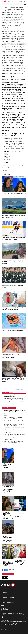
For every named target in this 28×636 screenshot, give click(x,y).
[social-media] (2, 617)
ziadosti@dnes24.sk (21, 614)
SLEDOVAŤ (5, 577)
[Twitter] (6, 570)
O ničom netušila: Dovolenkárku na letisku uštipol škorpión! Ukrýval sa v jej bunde (14, 428)
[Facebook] (3, 570)
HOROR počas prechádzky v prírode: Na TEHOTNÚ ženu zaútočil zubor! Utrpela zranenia (14, 411)
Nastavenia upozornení (8, 602)
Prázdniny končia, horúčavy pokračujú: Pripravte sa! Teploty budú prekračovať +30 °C (14, 435)
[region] (12, 2)
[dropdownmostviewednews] (14, 406)
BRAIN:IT (4, 629)
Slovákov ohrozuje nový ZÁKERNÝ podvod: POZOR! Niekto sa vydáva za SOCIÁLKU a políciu (14, 442)
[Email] (9, 570)
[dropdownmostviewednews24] (14, 446)
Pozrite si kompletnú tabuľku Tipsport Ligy (13, 165)
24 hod (20, 408)
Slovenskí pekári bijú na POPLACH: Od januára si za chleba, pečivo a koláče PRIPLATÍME (14, 418)
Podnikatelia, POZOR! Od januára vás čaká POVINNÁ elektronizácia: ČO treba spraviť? (14, 425)
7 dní (17, 408)
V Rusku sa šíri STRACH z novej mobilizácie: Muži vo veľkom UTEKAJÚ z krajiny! (14, 421)
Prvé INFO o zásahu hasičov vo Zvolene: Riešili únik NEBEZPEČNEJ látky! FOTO (14, 402)
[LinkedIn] (13, 570)
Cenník (5, 595)
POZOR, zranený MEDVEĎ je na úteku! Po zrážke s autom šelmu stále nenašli (14, 395)
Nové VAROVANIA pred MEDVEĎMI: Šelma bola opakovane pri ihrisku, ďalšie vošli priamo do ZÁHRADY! (15, 399)
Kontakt (5, 592)
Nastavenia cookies (7, 599)
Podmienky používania (8, 597)
